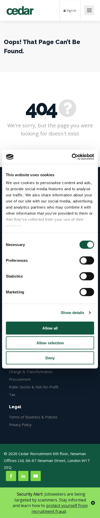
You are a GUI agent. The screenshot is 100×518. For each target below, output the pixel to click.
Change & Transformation (31, 371)
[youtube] (36, 476)
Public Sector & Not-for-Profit (33, 387)
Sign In (71, 10)
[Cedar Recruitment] (20, 8)
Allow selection (50, 343)
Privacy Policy (20, 424)
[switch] (86, 260)
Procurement (20, 379)
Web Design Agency (33, 467)
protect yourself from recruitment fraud (60, 508)
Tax (12, 394)
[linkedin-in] (23, 476)
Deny (50, 358)
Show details (72, 312)
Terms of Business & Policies (33, 417)
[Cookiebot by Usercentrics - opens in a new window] (72, 157)
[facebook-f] (11, 476)
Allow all (50, 328)
